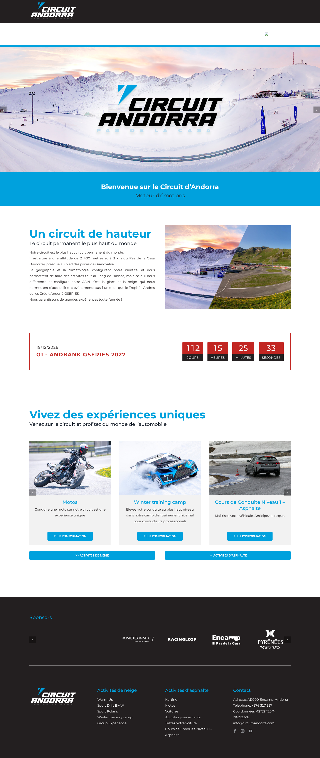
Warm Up (105, 699)
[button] (3, 110)
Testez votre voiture (181, 723)
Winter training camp (160, 502)
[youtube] (250, 731)
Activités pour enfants (182, 717)
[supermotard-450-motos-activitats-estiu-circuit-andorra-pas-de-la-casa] (70, 442)
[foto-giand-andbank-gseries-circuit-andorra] (159, 442)
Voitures (171, 711)
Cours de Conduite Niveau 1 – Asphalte (250, 505)
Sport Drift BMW (110, 705)
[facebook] (235, 731)
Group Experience (111, 723)
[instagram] (242, 731)
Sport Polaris (107, 711)
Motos (69, 502)
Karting (171, 699)
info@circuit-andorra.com (254, 723)
